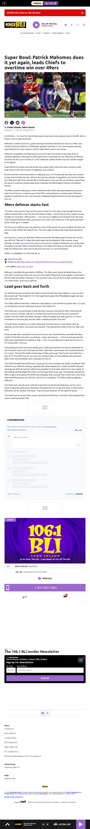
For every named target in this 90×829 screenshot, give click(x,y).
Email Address (22, 666)
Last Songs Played (26, 33)
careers (59, 794)
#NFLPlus (21, 262)
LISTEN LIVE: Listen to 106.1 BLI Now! (24, 13)
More (68, 33)
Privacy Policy (9, 794)
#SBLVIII (11, 259)
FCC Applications (11, 752)
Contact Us (9, 729)
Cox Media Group (15, 792)
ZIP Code (9, 666)
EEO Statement (10, 742)
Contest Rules (10, 738)
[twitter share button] (12, 123)
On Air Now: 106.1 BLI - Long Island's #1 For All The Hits (45, 559)
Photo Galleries (58, 33)
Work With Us (10, 733)
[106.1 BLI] (45, 3)
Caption (78, 115)
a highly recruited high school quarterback (32, 243)
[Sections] (4, 3)
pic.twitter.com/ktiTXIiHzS (60, 262)
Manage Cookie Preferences (13, 797)
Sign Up (45, 678)
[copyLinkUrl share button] (23, 123)
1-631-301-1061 (46, 587)
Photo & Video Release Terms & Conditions (22, 756)
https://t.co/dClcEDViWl (37, 262)
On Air (38, 33)
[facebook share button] (6, 123)
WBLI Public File (11, 747)
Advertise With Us (12, 767)
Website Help (9, 778)
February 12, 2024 (25, 267)
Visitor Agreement (72, 792)
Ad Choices (44, 794)
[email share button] (17, 123)
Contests (46, 33)
